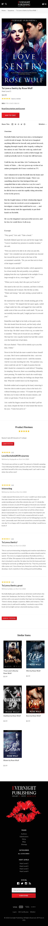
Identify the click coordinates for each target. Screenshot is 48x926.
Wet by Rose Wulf (33, 671)
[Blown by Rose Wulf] (12, 744)
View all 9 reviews (9, 618)
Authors (24, 834)
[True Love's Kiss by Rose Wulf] (12, 654)
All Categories (23, 853)
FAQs (24, 839)
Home (4, 10)
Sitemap (24, 844)
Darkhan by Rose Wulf (12, 716)
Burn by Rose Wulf (33, 716)
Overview (7, 131)
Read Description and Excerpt (13, 109)
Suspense (11, 10)
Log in (15, 912)
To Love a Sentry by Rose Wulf (26, 10)
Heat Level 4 (24, 871)
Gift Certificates (23, 912)
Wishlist (42, 124)
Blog (24, 842)
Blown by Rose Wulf (11, 760)
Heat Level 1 (24, 863)
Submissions (24, 836)
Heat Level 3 (6, 91)
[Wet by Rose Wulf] (35, 654)
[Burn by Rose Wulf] (35, 699)
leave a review (16, 99)
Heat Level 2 (24, 866)
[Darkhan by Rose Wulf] (12, 699)
